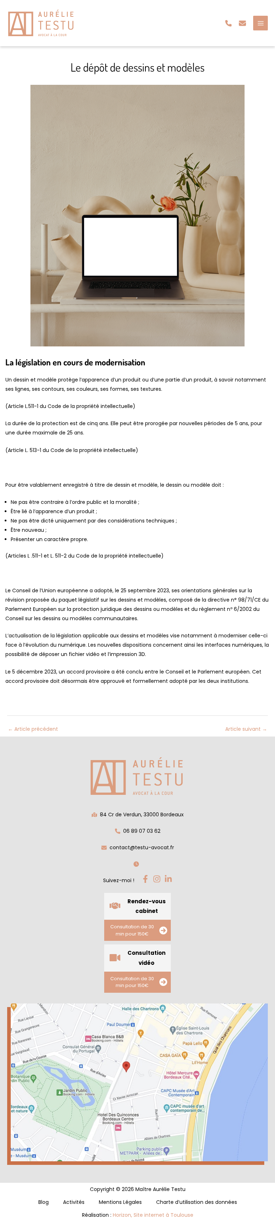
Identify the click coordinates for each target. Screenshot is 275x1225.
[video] (115, 958)
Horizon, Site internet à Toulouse (153, 1215)
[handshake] (115, 906)
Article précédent (33, 729)
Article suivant (246, 729)
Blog (43, 1202)
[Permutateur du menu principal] (260, 23)
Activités (74, 1202)
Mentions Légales (120, 1202)
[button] (228, 23)
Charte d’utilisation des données (196, 1202)
